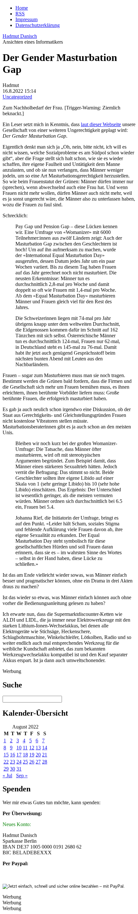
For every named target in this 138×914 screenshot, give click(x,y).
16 (12, 754)
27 (38, 761)
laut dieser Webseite (101, 124)
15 (6, 754)
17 (19, 754)
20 (38, 754)
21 (44, 754)
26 (31, 761)
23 (12, 761)
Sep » (22, 775)
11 (25, 747)
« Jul (7, 775)
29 (6, 769)
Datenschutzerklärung (37, 25)
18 (25, 754)
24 (19, 761)
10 (19, 747)
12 (31, 747)
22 (6, 761)
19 (31, 754)
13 (38, 747)
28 (44, 761)
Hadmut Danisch (20, 36)
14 (44, 747)
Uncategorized (17, 96)
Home (21, 8)
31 (19, 769)
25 (25, 761)
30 (12, 769)
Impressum (26, 19)
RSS (20, 13)
